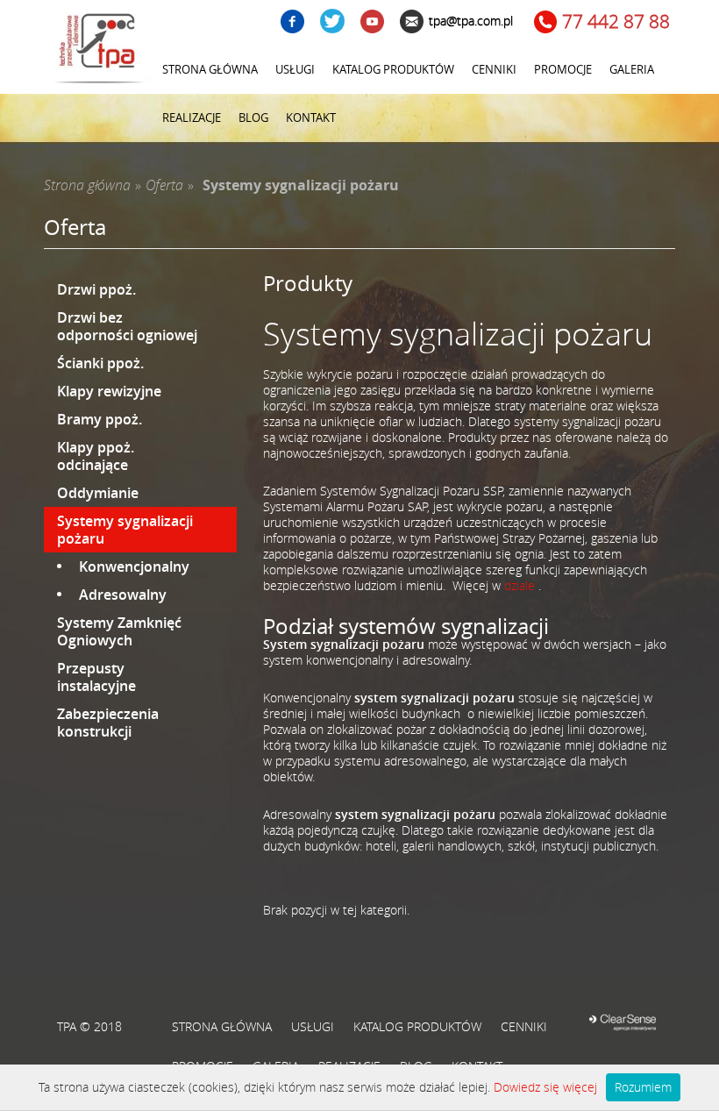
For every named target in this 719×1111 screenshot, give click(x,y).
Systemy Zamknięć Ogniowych (119, 631)
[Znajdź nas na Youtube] (372, 23)
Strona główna (210, 69)
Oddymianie (98, 492)
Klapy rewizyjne (109, 391)
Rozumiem (643, 1087)
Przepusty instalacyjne (96, 677)
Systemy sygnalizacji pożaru (125, 529)
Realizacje (191, 117)
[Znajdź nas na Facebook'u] (292, 23)
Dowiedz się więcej (545, 1087)
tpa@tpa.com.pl (471, 20)
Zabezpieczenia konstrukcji (108, 722)
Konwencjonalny (134, 566)
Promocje (563, 69)
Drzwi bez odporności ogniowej (127, 326)
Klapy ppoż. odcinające (95, 456)
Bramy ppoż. (99, 419)
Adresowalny (123, 594)
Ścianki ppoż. (100, 363)
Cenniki (494, 69)
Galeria (631, 69)
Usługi (295, 69)
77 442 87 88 (616, 21)
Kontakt (311, 117)
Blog (253, 117)
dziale (519, 585)
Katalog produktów (393, 69)
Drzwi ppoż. (96, 289)
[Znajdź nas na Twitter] (332, 23)
